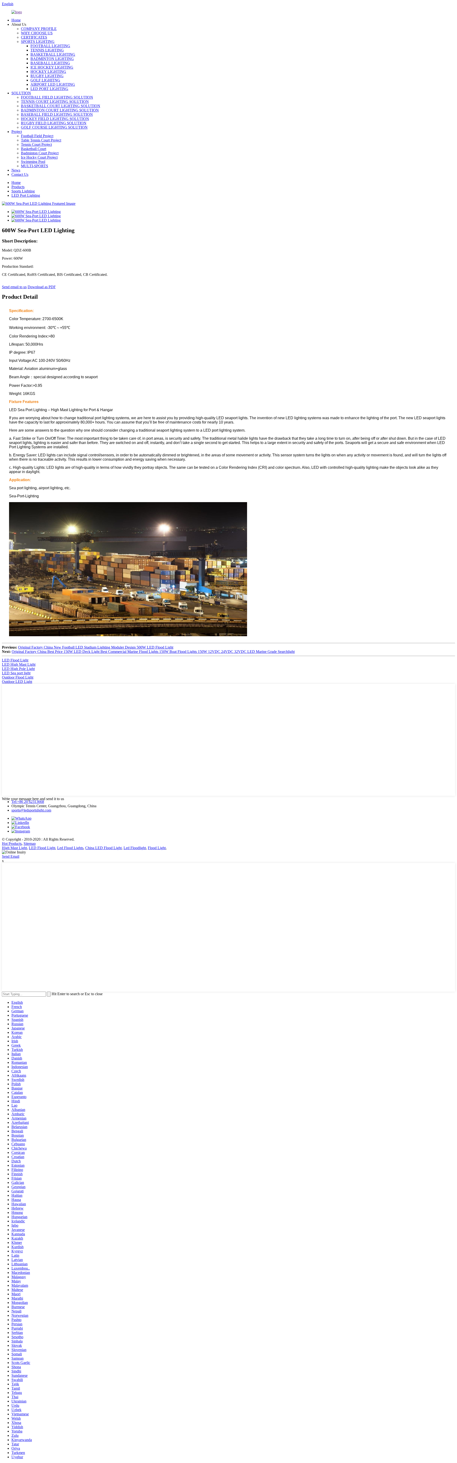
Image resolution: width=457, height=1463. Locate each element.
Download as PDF (42, 287)
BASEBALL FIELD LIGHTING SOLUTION (57, 114)
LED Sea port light (16, 673)
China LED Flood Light (103, 848)
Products (18, 187)
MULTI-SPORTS (34, 166)
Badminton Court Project (40, 153)
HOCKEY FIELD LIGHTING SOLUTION (55, 119)
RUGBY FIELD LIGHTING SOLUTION (53, 123)
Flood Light (157, 848)
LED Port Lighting (25, 195)
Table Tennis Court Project (41, 140)
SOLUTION (21, 93)
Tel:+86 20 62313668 (27, 802)
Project (16, 132)
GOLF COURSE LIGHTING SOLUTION (54, 127)
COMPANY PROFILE (39, 29)
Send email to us (14, 287)
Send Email (10, 856)
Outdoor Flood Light (17, 677)
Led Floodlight (135, 848)
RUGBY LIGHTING (47, 76)
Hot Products (12, 844)
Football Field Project (37, 136)
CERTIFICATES (34, 37)
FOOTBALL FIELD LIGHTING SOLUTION (57, 97)
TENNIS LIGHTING (47, 50)
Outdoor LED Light (17, 682)
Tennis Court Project (36, 144)
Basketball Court (33, 149)
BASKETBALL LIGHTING (52, 54)
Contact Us (19, 174)
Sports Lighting (23, 191)
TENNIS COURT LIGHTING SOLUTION (55, 102)
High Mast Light (14, 848)
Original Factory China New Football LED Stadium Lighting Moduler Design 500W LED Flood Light (95, 647)
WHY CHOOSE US (37, 33)
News (15, 170)
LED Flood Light (15, 660)
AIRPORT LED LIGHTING (52, 84)
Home (16, 20)
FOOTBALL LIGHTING (50, 46)
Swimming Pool (33, 162)
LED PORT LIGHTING (49, 89)
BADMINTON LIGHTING (52, 59)
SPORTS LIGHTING (38, 42)
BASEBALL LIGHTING (50, 63)
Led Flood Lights (70, 848)
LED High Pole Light (18, 669)
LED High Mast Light (18, 664)
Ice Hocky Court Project (39, 157)
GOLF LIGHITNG (45, 80)
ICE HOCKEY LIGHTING (51, 67)
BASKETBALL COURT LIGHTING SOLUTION (60, 106)
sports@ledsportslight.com (31, 810)
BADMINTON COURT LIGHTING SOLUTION (60, 110)
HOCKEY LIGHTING (48, 72)
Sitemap (30, 844)
